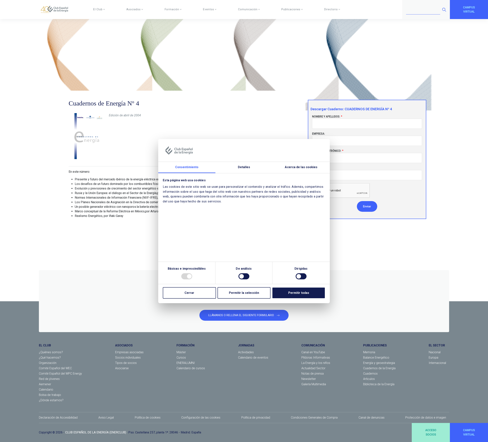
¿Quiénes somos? (51, 352)
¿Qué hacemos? (50, 357)
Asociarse (122, 368)
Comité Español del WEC (55, 368)
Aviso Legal (106, 417)
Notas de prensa (312, 373)
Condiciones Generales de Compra (314, 417)
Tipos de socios (126, 363)
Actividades (246, 352)
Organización (47, 363)
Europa (433, 357)
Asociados (133, 9)
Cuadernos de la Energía (379, 368)
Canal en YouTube (313, 352)
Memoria (369, 352)
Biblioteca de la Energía (378, 384)
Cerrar (189, 293)
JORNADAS (246, 345)
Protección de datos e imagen (425, 417)
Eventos (208, 9)
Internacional (437, 363)
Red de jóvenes (49, 379)
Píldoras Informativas (315, 357)
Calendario (46, 389)
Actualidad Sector (313, 368)
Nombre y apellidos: (326, 116)
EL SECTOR (437, 345)
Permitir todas (298, 293)
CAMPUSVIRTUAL (469, 10)
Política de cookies (148, 417)
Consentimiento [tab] (186, 167)
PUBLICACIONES (375, 345)
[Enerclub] (56, 9)
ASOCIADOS (124, 345)
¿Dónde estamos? (51, 400)
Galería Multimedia (313, 384)
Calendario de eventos (253, 357)
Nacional (435, 352)
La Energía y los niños (315, 363)
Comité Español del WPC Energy (60, 373)
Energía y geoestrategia (379, 363)
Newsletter (308, 379)
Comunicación (248, 9)
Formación (172, 9)
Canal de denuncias (371, 417)
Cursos (181, 357)
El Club (98, 9)
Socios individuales (128, 357)
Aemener (45, 384)
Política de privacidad (255, 417)
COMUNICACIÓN (313, 345)
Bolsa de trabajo (50, 395)
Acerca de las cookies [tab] (301, 167)
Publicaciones (290, 9)
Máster (181, 352)
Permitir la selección (244, 293)
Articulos (369, 379)
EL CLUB (45, 345)
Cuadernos (370, 373)
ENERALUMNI (186, 363)
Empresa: (318, 133)
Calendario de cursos (191, 368)
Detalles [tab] (244, 167)
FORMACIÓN (185, 345)
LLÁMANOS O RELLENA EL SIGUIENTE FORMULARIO (241, 315)
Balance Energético (376, 357)
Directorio (331, 9)
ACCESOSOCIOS (430, 432)
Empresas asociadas (129, 352)
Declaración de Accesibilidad (58, 417)
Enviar (367, 206)
